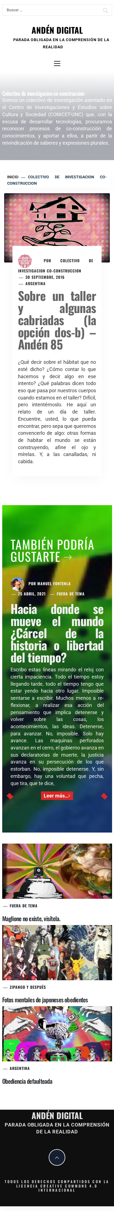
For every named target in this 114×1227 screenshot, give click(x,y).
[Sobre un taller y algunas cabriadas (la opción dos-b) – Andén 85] (57, 227)
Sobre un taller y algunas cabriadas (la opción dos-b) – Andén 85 (57, 320)
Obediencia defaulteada (27, 1081)
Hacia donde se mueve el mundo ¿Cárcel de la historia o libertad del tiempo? (57, 633)
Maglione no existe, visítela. (31, 918)
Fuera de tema (71, 594)
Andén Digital (57, 30)
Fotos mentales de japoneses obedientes (45, 999)
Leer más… (56, 796)
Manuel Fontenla (54, 583)
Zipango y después (28, 987)
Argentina (35, 283)
